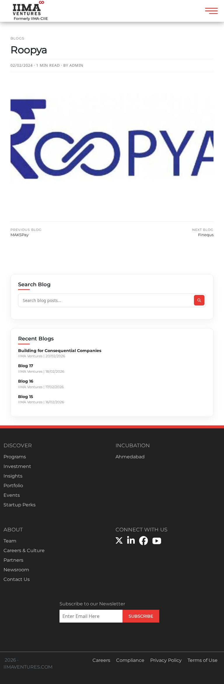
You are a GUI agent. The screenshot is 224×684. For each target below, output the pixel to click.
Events (12, 495)
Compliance (130, 660)
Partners (13, 560)
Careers (101, 660)
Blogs (17, 38)
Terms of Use (203, 660)
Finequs (203, 232)
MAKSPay (26, 232)
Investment (17, 466)
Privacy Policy (166, 660)
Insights (13, 476)
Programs (15, 456)
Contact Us (17, 579)
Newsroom (16, 569)
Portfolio (13, 485)
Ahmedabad (130, 456)
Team (10, 541)
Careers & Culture (24, 550)
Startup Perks (20, 505)
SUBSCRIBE (141, 616)
